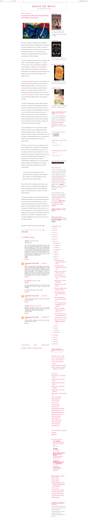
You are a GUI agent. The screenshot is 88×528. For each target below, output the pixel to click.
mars (56, 328)
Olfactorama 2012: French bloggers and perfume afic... (60, 321)
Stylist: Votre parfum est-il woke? (59, 365)
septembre (57, 249)
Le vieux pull (28, 280)
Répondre (27, 259)
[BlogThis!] (23, 231)
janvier (56, 332)
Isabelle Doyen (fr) (56, 418)
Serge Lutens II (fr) (56, 398)
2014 (54, 239)
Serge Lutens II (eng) (56, 397)
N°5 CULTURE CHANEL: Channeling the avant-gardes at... (60, 304)
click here (62, 115)
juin (55, 256)
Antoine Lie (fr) (55, 402)
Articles (55, 142)
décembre (57, 243)
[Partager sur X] (24, 231)
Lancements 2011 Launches (58, 489)
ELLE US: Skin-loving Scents (58, 358)
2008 (54, 343)
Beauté (56, 135)
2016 (54, 234)
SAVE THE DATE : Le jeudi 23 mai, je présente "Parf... (60, 276)
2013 (54, 241)
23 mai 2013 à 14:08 (35, 280)
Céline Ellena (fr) (55, 425)
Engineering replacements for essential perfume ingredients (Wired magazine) (58, 484)
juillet (56, 254)
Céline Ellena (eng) (56, 423)
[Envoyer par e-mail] (22, 231)
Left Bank (54, 432)
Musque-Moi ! (56, 461)
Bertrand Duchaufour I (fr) (57, 414)
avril (56, 325)
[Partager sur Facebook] (26, 231)
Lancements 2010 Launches (58, 491)
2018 (54, 230)
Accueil (35, 345)
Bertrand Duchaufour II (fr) (57, 410)
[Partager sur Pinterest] (27, 231)
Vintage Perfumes (55, 497)
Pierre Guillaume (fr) (56, 421)
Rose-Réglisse (56, 449)
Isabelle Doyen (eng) (56, 416)
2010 (54, 339)
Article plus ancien (45, 345)
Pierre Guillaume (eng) (56, 420)
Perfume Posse (56, 467)
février (56, 330)
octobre (56, 247)
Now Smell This (56, 441)
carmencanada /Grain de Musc (32, 263)
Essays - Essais (55, 488)
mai (55, 258)
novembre (57, 245)
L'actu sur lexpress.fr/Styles (56, 135)
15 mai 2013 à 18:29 (34, 240)
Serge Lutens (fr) (55, 406)
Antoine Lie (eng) (55, 400)
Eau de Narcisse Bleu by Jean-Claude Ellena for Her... (59, 293)
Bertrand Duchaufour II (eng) (58, 408)
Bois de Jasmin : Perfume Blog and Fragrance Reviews (59, 454)
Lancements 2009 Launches (58, 493)
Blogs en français (55, 479)
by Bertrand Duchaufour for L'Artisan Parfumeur (58, 124)
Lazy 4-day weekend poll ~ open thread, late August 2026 (59, 444)
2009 (54, 341)
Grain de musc (44, 6)
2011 (54, 337)
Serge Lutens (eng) (56, 404)
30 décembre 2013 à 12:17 (35, 305)
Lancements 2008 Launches (58, 495)
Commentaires (56, 145)
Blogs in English (55, 480)
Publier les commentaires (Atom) (35, 348)
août (56, 251)
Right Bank (54, 434)
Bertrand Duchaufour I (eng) (58, 412)
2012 (54, 335)
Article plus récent (25, 345)
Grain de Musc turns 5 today (60, 317)
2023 (54, 228)
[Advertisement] (44, 525)
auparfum (55, 448)
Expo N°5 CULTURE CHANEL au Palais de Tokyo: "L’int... (59, 310)
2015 (54, 236)
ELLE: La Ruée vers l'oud (57, 359)
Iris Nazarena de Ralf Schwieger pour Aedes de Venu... (60, 267)
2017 (54, 232)
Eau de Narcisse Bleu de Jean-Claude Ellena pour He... (60, 299)
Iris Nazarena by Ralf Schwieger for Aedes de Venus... (60, 262)
